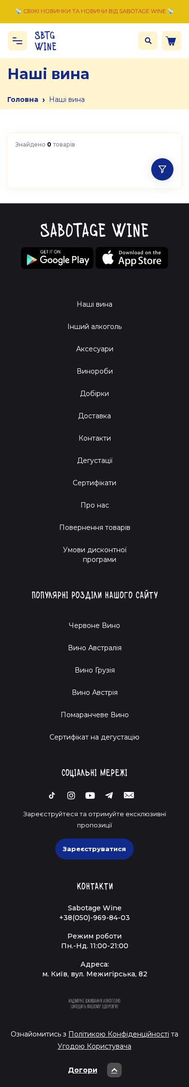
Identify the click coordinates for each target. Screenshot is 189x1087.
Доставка (94, 416)
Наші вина (94, 304)
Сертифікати (94, 482)
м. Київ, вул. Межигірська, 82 (94, 974)
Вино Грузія (95, 670)
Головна (22, 99)
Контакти (95, 438)
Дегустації (94, 460)
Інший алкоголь (94, 326)
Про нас (94, 505)
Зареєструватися (94, 849)
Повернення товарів (94, 527)
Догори (82, 1070)
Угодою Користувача (94, 1046)
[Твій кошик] (171, 40)
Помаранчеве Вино (95, 714)
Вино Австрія (95, 692)
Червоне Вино (94, 625)
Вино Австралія (95, 647)
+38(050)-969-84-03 (94, 917)
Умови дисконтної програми (94, 554)
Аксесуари (94, 349)
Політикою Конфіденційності (118, 1034)
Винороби (95, 371)
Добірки (94, 393)
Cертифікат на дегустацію (94, 737)
